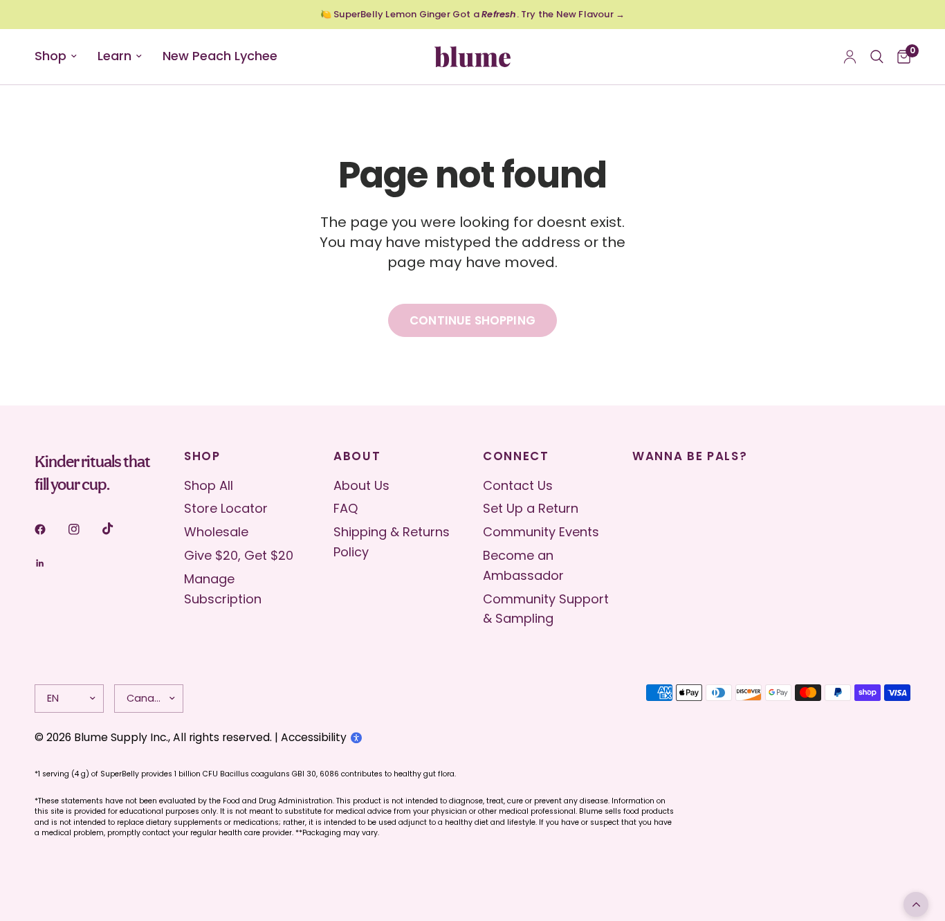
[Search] (876, 56)
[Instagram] (83, 529)
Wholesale (216, 531)
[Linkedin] (50, 563)
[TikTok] (117, 528)
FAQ (345, 508)
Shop (50, 55)
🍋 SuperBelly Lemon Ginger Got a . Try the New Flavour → (472, 14)
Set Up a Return (530, 508)
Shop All (208, 485)
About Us (361, 485)
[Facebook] (50, 529)
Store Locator (226, 508)
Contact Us (518, 485)
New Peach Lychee (220, 55)
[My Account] (849, 56)
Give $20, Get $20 (238, 555)
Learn (114, 55)
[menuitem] (61, 56)
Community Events (541, 531)
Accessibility (314, 737)
